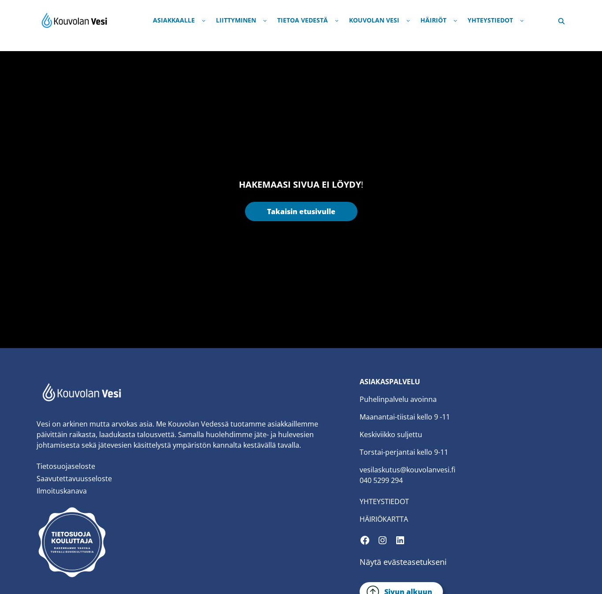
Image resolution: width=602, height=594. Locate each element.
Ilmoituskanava (62, 491)
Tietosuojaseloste (66, 466)
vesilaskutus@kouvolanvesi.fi (407, 470)
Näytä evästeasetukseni (403, 562)
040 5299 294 (381, 480)
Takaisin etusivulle (301, 211)
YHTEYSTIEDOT (384, 501)
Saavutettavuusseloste (74, 478)
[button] (561, 20)
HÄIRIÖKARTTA (384, 519)
